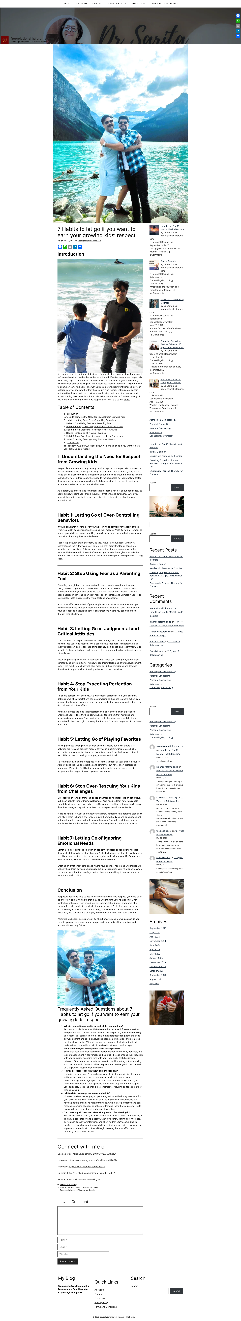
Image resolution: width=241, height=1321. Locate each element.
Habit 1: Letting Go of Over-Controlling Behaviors (91, 420)
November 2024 (157, 941)
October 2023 (156, 971)
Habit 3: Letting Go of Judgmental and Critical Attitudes (94, 426)
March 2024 (155, 954)
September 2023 (158, 975)
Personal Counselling (160, 428)
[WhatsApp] (237, 20)
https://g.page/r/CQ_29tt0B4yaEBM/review (94, 1154)
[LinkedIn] (237, 30)
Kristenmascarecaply (159, 631)
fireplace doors (157, 641)
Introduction (72, 414)
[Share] (237, 35)
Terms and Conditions (164, 4)
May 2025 (154, 932)
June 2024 (154, 945)
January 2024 (156, 958)
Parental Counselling (68, 1185)
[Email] (237, 25)
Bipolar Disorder (157, 452)
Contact (98, 4)
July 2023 (154, 983)
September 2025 (157, 928)
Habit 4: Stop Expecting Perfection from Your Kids (91, 429)
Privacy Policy (117, 4)
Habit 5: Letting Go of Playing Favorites (86, 433)
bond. (127, 399)
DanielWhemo (156, 651)
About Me (81, 4)
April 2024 (154, 949)
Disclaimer (138, 4)
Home (67, 4)
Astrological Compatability (162, 420)
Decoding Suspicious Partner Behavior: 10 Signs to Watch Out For (165, 463)
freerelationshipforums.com (32, 38)
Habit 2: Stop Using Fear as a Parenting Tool (88, 423)
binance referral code (160, 622)
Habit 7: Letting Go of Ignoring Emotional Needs (91, 439)
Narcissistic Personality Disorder (165, 456)
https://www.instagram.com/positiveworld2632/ (93, 1160)
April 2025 (154, 936)
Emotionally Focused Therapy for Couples (78, 1190)
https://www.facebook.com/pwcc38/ (87, 1166)
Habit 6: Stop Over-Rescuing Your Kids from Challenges (94, 436)
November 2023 (157, 966)
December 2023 (157, 962)
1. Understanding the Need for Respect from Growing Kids (95, 417)
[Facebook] (237, 15)
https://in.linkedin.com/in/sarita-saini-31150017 (91, 1173)
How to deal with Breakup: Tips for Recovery (79, 1187)
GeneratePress (142, 1317)
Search (153, 482)
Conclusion (73, 442)
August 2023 (156, 979)
